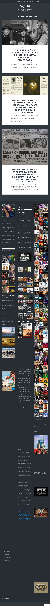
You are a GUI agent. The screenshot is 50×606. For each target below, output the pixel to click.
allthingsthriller (7, 219)
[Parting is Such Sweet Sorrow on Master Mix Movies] (5, 259)
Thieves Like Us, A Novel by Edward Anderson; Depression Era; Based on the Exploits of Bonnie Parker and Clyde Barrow (25, 106)
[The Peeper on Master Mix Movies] (5, 275)
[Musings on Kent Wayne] (12, 266)
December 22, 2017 (25, 167)
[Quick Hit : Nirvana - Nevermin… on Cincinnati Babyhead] (14, 285)
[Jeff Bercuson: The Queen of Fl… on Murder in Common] (12, 289)
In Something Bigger (21, 227)
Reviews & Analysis (18, 1)
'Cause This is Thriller (21, 214)
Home (12, 1)
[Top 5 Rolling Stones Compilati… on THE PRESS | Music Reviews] (12, 273)
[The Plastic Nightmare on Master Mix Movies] (12, 280)
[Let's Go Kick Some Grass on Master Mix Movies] (12, 258)
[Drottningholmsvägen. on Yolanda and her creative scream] (2, 255)
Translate (8, 250)
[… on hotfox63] (2, 271)
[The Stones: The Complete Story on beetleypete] (5, 282)
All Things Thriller (25, 7)
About (33, 1)
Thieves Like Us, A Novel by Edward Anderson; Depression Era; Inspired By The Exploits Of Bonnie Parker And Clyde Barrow (25, 175)
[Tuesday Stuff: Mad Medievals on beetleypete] (5, 266)
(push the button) (5, 297)
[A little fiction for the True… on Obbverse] (5, 289)
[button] (23, 259)
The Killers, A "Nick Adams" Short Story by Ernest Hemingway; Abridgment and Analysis (24, 221)
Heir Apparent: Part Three (22, 225)
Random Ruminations (27, 1)
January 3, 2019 (25, 47)
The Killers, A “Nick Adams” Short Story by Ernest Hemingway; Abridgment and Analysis (25, 55)
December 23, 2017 (25, 97)
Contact (37, 1)
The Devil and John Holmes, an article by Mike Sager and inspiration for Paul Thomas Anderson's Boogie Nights (24, 237)
